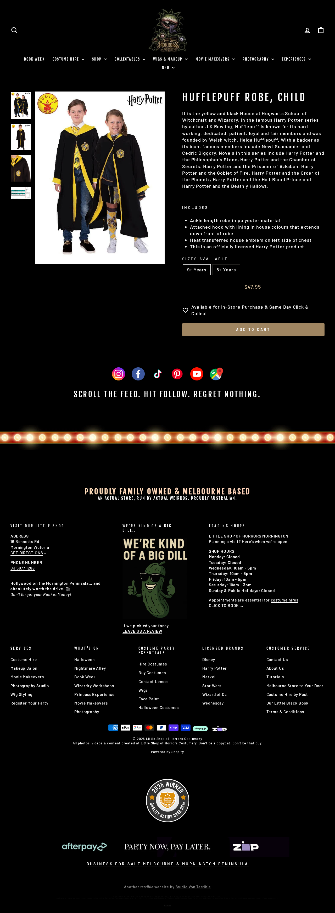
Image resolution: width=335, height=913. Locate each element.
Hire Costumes (152, 664)
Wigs (143, 690)
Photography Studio (29, 685)
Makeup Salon (23, 668)
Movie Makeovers (213, 59)
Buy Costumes (152, 672)
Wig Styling (21, 694)
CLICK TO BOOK (224, 605)
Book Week (85, 676)
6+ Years (226, 269)
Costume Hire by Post (287, 694)
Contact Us (277, 659)
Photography (256, 59)
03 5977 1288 (22, 568)
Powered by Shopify (167, 752)
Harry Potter (214, 668)
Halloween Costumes (158, 707)
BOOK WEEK (34, 59)
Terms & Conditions (285, 711)
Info (165, 67)
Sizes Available (205, 259)
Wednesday (213, 703)
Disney (208, 659)
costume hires (285, 600)
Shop (97, 59)
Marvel (208, 676)
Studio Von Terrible (193, 887)
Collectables (128, 59)
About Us (275, 668)
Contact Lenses (153, 681)
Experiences (294, 59)
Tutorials (275, 676)
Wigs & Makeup (168, 59)
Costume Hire (66, 59)
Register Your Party (29, 703)
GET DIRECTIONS (26, 552)
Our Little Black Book (287, 703)
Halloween (84, 659)
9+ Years (196, 269)
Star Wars (211, 685)
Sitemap (167, 905)
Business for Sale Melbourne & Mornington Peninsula (168, 864)
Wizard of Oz (214, 694)
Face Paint (148, 698)
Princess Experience (94, 694)
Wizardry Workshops (94, 685)
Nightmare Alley (90, 668)
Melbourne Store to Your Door (294, 685)
